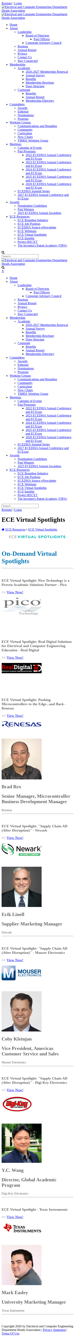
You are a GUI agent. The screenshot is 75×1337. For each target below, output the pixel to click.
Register (7, 3)
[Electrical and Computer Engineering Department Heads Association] (37, 10)
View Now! (15, 592)
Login (18, 3)
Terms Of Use (10, 1333)
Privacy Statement (54, 1330)
